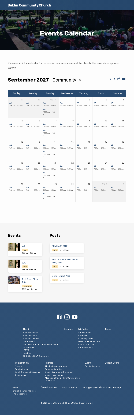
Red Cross (50, 381)
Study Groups (84, 333)
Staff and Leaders (31, 338)
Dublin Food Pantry (54, 375)
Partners (49, 362)
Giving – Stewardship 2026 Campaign (102, 387)
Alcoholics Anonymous (56, 366)
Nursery (18, 366)
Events (88, 362)
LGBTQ (26, 350)
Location (27, 353)
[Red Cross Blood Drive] (14, 280)
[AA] (14, 247)
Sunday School (22, 369)
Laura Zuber (64, 250)
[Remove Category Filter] (79, 80)
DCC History (28, 347)
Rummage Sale (85, 347)
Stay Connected (70, 387)
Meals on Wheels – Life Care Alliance (62, 378)
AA (10, 103)
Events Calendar (92, 366)
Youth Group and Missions (27, 372)
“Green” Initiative (49, 387)
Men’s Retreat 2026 (61, 276)
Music (108, 329)
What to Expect (30, 336)
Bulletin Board (112, 362)
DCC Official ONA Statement (36, 356)
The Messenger (20, 394)
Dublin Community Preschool (59, 372)
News (15, 387)
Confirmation (21, 375)
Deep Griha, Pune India (89, 341)
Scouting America (53, 369)
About (26, 329)
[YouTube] (75, 317)
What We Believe (30, 333)
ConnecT (82, 336)
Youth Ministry (22, 362)
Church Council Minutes (24, 391)
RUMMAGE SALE (60, 246)
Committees (29, 341)
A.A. (24, 263)
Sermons (68, 329)
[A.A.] (14, 264)
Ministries (83, 329)
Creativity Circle (85, 338)
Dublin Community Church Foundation (41, 344)
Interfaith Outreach (87, 344)
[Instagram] (67, 317)
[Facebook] (59, 317)
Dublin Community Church (29, 5)
